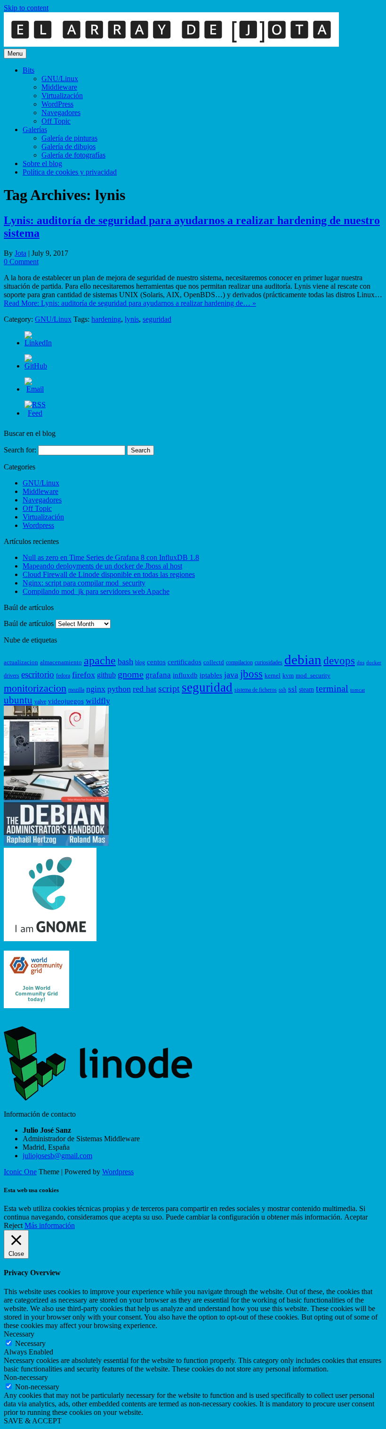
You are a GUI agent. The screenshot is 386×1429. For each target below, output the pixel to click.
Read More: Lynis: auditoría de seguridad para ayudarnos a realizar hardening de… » (130, 303)
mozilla (76, 689)
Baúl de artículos (29, 623)
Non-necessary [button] (26, 1377)
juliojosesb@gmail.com (57, 1156)
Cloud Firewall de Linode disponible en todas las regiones (109, 574)
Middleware (59, 87)
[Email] (35, 389)
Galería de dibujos (68, 146)
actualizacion (21, 662)
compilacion (239, 662)
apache (100, 660)
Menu (15, 53)
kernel (273, 675)
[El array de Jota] (171, 44)
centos (156, 662)
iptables (211, 675)
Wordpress (38, 525)
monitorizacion (35, 688)
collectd (213, 662)
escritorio (37, 674)
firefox (83, 674)
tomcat (357, 690)
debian (303, 659)
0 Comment (21, 262)
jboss (251, 674)
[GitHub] (35, 366)
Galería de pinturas (69, 138)
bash (125, 661)
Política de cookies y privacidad (70, 172)
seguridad (157, 319)
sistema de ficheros (255, 689)
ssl (292, 689)
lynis (132, 319)
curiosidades (268, 662)
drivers (11, 675)
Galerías (35, 129)
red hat (144, 689)
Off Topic (56, 121)
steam (306, 689)
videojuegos (66, 701)
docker (373, 662)
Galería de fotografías (73, 155)
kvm (288, 675)
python (119, 689)
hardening (106, 319)
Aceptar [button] (356, 1217)
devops (339, 660)
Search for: (20, 450)
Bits (28, 70)
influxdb (185, 675)
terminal (332, 689)
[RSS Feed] (35, 413)
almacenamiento (61, 662)
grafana (158, 674)
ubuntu (18, 700)
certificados (184, 662)
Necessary (30, 1343)
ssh (282, 690)
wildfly (98, 700)
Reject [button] (13, 1225)
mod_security (313, 675)
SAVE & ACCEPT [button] (33, 1421)
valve (40, 701)
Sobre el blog (42, 163)
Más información (49, 1225)
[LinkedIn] (38, 343)
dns (360, 662)
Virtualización (62, 96)
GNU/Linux (59, 79)
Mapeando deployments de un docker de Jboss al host (102, 566)
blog (140, 662)
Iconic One (20, 1172)
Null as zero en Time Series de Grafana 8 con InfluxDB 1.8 (111, 557)
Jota (20, 253)
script (169, 689)
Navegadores (60, 113)
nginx (95, 689)
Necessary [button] (19, 1334)
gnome (131, 674)
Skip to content (26, 8)
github (106, 675)
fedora (63, 675)
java (231, 674)
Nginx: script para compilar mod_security (84, 583)
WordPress (57, 104)
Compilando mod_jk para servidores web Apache (96, 591)
